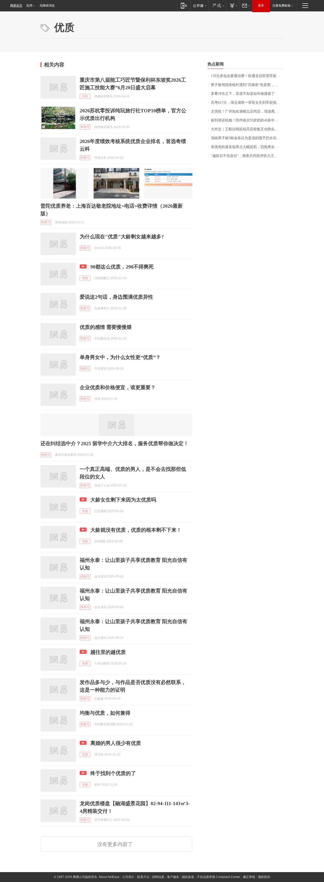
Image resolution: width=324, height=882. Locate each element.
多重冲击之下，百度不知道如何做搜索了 (243, 94)
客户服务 (173, 877)
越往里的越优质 (108, 652)
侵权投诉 (264, 877)
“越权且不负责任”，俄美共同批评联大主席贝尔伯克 (247, 156)
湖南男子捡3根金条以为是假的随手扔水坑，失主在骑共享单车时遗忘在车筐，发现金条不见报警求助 (247, 138)
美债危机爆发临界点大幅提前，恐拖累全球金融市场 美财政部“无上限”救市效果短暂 (247, 147)
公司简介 (128, 877)
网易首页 (16, 5)
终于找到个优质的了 (113, 773)
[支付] (233, 5)
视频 (85, 278)
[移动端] (184, 5)
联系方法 (143, 877)
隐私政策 (188, 877)
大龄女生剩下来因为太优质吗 (123, 499)
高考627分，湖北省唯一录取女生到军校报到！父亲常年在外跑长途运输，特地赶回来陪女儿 (247, 102)
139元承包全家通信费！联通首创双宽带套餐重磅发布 (247, 76)
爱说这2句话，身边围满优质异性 (116, 297)
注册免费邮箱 (281, 5)
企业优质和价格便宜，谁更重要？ (118, 387)
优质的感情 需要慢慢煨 (106, 327)
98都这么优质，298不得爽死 (122, 266)
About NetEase (109, 877)
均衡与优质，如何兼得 (105, 713)
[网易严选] (218, 5)
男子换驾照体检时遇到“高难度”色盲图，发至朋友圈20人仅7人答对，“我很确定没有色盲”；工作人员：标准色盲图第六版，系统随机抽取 (247, 85)
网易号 (85, 127)
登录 (261, 5)
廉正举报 (249, 877)
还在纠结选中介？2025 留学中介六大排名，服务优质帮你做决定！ (114, 443)
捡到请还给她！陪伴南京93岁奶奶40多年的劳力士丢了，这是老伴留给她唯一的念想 (247, 120)
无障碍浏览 (47, 5)
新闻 (85, 96)
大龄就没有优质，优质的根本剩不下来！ (135, 530)
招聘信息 (158, 877)
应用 (29, 5)
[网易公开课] (200, 5)
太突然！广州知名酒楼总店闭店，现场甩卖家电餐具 (247, 111)
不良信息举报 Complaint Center (218, 877)
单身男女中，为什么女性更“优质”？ (120, 357)
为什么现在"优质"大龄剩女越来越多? (122, 236)
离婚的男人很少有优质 (115, 743)
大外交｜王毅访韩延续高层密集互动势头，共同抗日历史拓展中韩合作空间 (247, 129)
